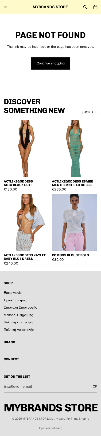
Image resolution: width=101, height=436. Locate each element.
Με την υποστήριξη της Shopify (69, 419)
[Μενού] (5, 7)
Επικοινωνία (13, 293)
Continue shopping (51, 63)
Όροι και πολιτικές (50, 428)
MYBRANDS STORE (35, 419)
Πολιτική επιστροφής (19, 322)
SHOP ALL (89, 112)
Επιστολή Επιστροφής (20, 307)
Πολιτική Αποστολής (19, 330)
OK (95, 386)
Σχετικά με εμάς (15, 300)
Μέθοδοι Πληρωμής (18, 315)
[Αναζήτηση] (85, 7)
